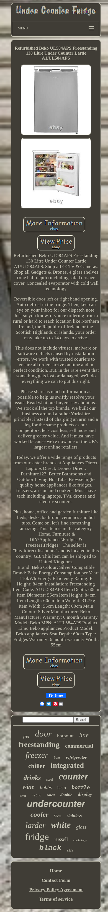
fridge (37, 836)
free (26, 736)
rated (51, 795)
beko (61, 787)
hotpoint (65, 735)
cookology (80, 840)
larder (35, 825)
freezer (36, 755)
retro (36, 795)
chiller (36, 766)
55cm (57, 816)
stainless (74, 815)
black (50, 848)
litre (84, 735)
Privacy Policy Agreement (56, 889)
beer (57, 757)
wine (28, 786)
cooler (39, 814)
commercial (79, 746)
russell (61, 839)
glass (81, 827)
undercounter (56, 804)
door (43, 733)
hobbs (46, 787)
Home (56, 870)
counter (73, 776)
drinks (32, 777)
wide (70, 850)
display (85, 794)
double (66, 795)
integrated (67, 765)
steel (49, 779)
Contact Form (56, 880)
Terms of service (56, 899)
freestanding (39, 744)
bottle (80, 787)
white (61, 825)
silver (23, 795)
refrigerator (76, 757)
